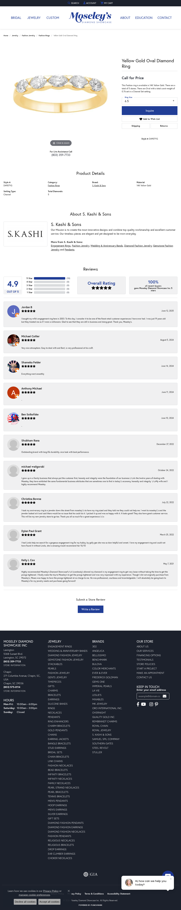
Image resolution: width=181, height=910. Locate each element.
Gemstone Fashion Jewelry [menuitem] (65, 659)
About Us (142, 646)
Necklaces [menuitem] (55, 712)
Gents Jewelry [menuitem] (57, 677)
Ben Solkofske (30, 414)
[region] (61, 94)
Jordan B (26, 307)
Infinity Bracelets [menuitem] (59, 774)
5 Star (30, 278)
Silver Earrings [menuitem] (58, 814)
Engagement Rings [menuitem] (60, 646)
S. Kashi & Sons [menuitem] (102, 734)
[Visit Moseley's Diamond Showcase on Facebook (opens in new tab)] (138, 704)
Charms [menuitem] (53, 690)
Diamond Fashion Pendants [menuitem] (66, 822)
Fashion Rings (44, 35)
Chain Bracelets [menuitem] (58, 756)
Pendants (70, 249)
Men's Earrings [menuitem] (57, 809)
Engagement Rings (61, 245)
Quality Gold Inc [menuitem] (103, 717)
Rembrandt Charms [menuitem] (104, 721)
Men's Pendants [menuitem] (58, 800)
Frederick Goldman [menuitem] (105, 677)
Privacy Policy (74, 893)
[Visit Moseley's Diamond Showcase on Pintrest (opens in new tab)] (156, 704)
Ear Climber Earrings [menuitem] (61, 853)
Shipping (136, 126)
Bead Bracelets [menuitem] (58, 770)
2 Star (30, 289)
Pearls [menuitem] (52, 668)
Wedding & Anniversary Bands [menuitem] (67, 650)
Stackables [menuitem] (55, 664)
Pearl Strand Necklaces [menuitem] (63, 787)
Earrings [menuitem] (53, 699)
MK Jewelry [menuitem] (99, 703)
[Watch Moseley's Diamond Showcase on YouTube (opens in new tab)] (143, 704)
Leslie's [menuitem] (96, 695)
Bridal (16, 18)
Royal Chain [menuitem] (100, 725)
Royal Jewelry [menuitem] (101, 730)
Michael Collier (30, 336)
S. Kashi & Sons (99, 185)
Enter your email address (151, 689)
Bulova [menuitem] (97, 664)
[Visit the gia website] (90, 874)
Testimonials (145, 659)
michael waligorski (32, 466)
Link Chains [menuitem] (55, 761)
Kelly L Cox (28, 560)
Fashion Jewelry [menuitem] (59, 673)
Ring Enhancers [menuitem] (58, 721)
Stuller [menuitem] (97, 752)
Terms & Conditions (94, 893)
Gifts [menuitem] (51, 686)
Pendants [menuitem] (54, 717)
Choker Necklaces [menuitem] (60, 858)
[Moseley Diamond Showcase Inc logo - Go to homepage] (90, 17)
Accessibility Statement (118, 893)
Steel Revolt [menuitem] (100, 747)
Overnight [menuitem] (99, 712)
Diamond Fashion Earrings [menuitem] (65, 827)
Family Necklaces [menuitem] (59, 783)
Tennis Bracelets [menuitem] (59, 796)
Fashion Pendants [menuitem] (59, 836)
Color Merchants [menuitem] (104, 668)
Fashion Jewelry (28, 35)
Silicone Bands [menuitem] (58, 703)
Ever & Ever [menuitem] (99, 673)
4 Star (30, 281)
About (125, 18)
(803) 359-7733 (60, 155)
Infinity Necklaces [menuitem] (60, 778)
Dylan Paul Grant (31, 531)
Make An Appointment (150, 673)
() (68, 278)
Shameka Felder (31, 362)
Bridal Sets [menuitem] (55, 752)
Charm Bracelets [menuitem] (59, 725)
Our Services (145, 650)
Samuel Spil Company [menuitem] (105, 739)
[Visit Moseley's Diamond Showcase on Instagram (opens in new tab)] (151, 704)
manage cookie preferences (34, 894)
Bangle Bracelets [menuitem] (59, 743)
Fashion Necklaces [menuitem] (60, 765)
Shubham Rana (30, 440)
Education (144, 18)
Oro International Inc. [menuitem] (107, 708)
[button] (74, 3)
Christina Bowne (31, 499)
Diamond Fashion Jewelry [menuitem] (65, 655)
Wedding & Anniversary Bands (106, 245)
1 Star (30, 292)
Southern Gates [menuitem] (102, 743)
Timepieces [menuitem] (54, 681)
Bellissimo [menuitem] (99, 655)
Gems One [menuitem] (98, 681)
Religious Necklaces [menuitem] (61, 840)
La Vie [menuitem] (96, 690)
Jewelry (33, 18)
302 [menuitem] (94, 646)
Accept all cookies (49, 901)
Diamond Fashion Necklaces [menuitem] (66, 831)
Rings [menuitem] (51, 708)
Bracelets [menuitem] (54, 695)
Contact (164, 18)
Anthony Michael (31, 388)
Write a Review (90, 609)
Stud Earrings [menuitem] (57, 747)
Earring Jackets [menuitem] (58, 739)
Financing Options (149, 655)
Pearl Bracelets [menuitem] (58, 792)
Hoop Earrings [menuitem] (57, 805)
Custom (52, 18)
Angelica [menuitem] (98, 650)
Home (6, 35)
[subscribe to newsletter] (164, 696)
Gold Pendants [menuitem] (58, 730)
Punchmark (96, 905)
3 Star (30, 285)
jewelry (15, 35)
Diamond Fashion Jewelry (138, 245)
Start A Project (147, 668)
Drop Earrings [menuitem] (57, 849)
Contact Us (144, 677)
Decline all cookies (25, 901)
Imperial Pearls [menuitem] (102, 686)
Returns (164, 126)
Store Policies (146, 664)
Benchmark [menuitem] (99, 659)
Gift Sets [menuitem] (53, 818)
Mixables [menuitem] (98, 699)
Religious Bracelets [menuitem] (61, 844)
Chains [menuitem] (52, 734)
